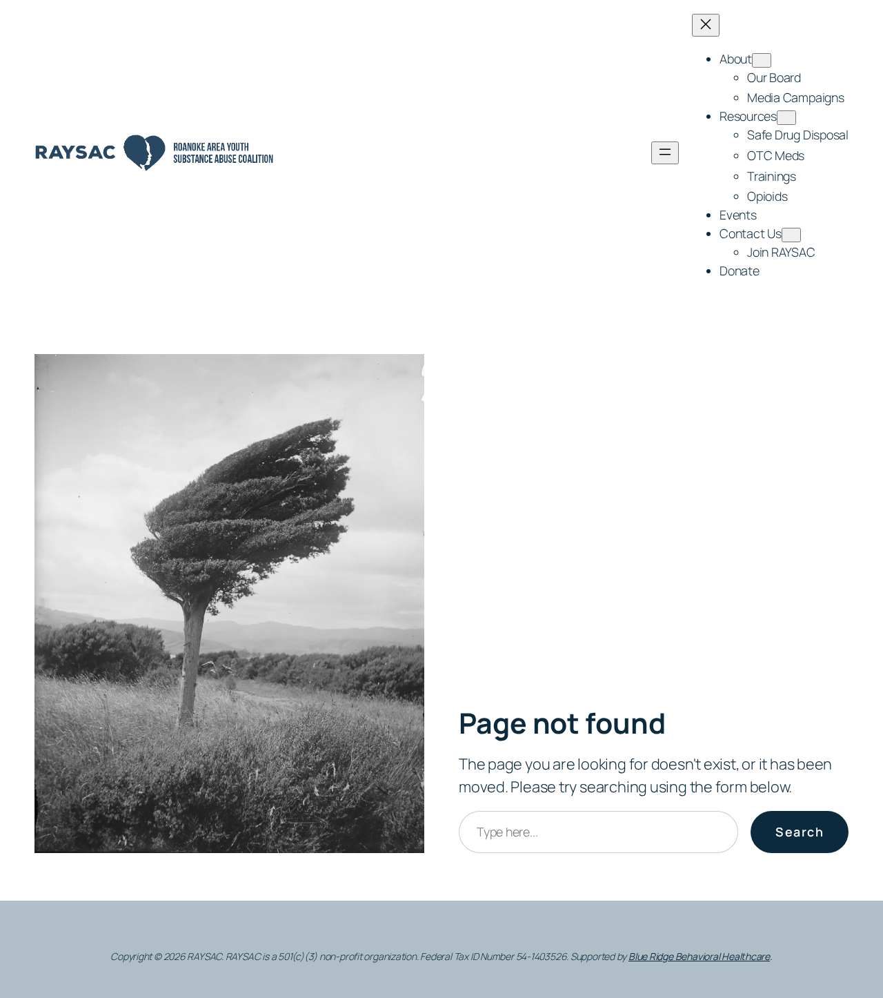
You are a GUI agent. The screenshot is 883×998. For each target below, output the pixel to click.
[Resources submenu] (786, 117)
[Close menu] (706, 25)
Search (799, 831)
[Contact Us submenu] (791, 235)
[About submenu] (761, 60)
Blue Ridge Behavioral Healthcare (699, 956)
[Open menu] (665, 152)
